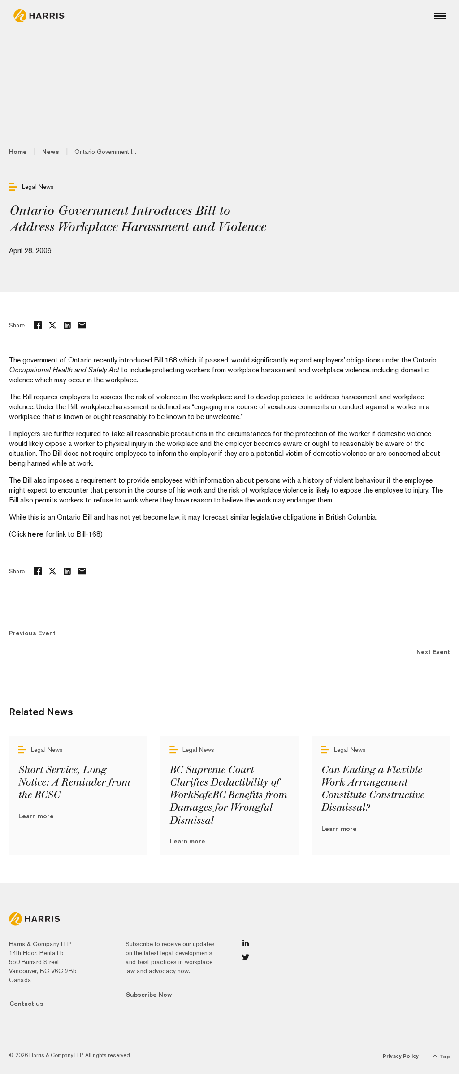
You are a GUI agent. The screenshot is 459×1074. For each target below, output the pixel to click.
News (50, 151)
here (37, 534)
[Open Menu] (440, 16)
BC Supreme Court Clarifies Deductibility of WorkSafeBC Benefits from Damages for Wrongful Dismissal (228, 795)
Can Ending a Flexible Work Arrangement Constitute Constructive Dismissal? (372, 788)
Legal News (38, 186)
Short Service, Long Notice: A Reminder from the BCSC (74, 782)
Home (18, 151)
